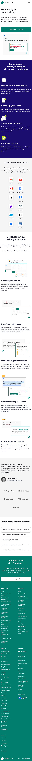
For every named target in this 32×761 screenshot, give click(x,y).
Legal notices (21, 694)
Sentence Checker (5, 719)
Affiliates (20, 668)
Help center (4, 738)
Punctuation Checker (4, 722)
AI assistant (21, 608)
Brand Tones (4, 700)
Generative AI (21, 613)
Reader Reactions (5, 711)
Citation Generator (5, 664)
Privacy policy (21, 676)
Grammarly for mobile (4, 631)
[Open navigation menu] (29, 2)
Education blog (21, 626)
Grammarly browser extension (6, 605)
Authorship (4, 703)
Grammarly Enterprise (21, 601)
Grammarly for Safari (4, 613)
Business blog (21, 629)
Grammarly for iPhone (4, 635)
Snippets (3, 695)
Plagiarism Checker (5, 653)
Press (19, 665)
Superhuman (23, 651)
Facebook (5, 743)
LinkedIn (5, 751)
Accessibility (21, 692)
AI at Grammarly (22, 611)
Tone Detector (4, 680)
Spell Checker (4, 716)
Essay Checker (4, 667)
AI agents (3, 656)
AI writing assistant (22, 616)
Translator (3, 672)
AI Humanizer (4, 661)
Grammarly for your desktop (6, 594)
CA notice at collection (21, 686)
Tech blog (20, 624)
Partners (20, 671)
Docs (2, 591)
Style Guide (4, 693)
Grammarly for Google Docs (4, 627)
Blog (19, 621)
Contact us (3, 740)
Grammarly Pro (22, 594)
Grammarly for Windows (4, 598)
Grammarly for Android (4, 642)
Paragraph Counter (6, 687)
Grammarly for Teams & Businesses (23, 597)
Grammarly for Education (21, 605)
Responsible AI (21, 660)
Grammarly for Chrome (4, 609)
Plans (19, 591)
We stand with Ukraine (21, 657)
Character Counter (5, 685)
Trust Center (21, 673)
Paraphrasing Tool (5, 669)
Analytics (3, 698)
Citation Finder (4, 706)
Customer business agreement (22, 682)
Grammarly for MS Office (5, 623)
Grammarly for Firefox (4, 617)
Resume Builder (5, 713)
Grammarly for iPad (6, 638)
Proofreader (4, 729)
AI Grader (3, 708)
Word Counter (4, 682)
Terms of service (22, 679)
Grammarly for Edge (6, 620)
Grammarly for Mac (6, 601)
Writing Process (22, 618)
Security (20, 689)
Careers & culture (22, 663)
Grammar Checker (5, 651)
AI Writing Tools (5, 677)
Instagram (5, 746)
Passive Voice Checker (4, 726)
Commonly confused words (23, 632)
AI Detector (4, 659)
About (19, 654)
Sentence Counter (5, 690)
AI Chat (3, 674)
